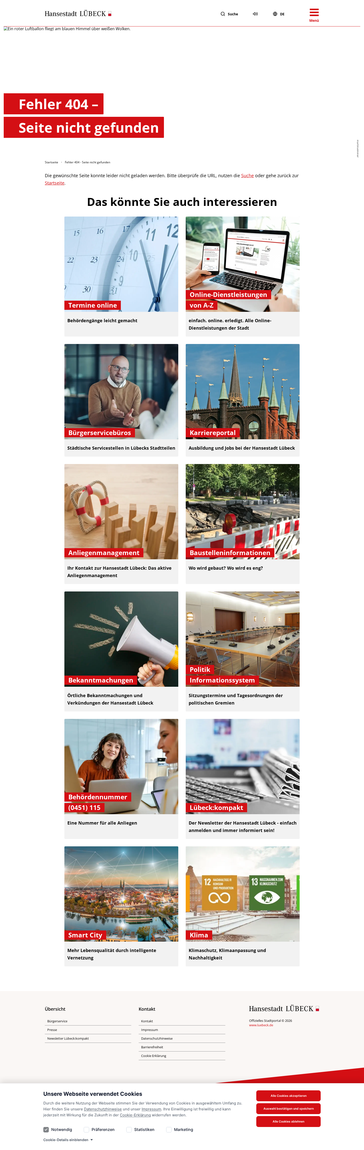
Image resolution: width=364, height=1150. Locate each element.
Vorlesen (255, 13)
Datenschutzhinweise (103, 1109)
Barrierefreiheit (152, 1047)
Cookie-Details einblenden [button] (65, 1140)
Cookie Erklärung (153, 1055)
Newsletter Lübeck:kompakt (68, 1038)
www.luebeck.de (261, 1025)
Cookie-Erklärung (135, 1115)
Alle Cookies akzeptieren (289, 1096)
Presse (52, 1030)
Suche (233, 14)
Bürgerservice (57, 1021)
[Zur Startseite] (78, 14)
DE (282, 14)
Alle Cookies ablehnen (288, 1121)
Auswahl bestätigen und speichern (288, 1108)
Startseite (51, 162)
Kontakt (147, 1021)
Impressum (151, 1109)
